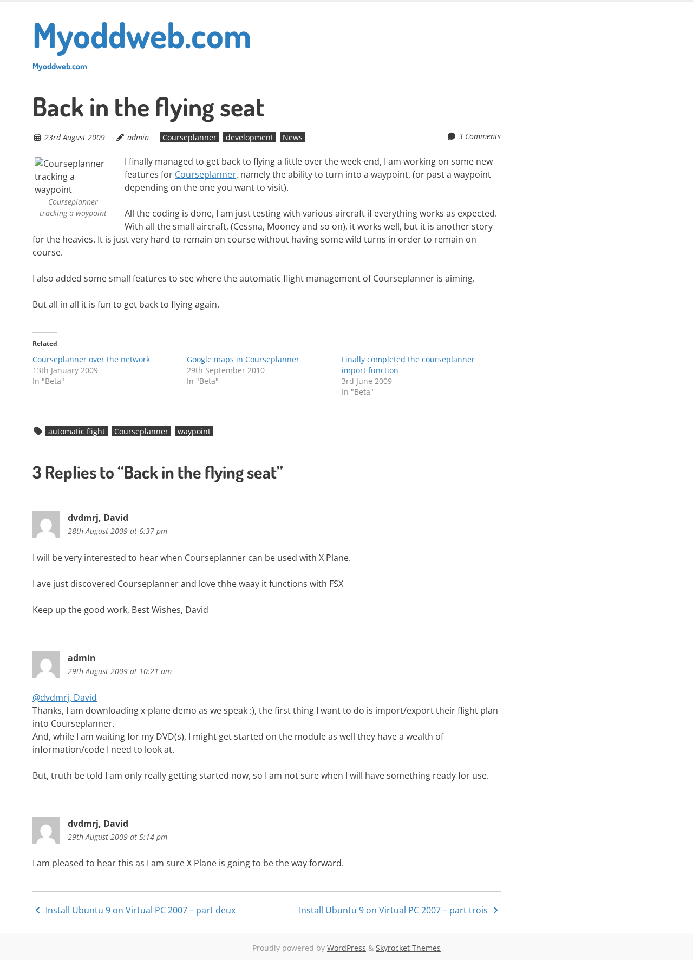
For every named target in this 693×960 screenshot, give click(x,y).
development (249, 137)
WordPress (346, 948)
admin (138, 137)
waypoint (194, 431)
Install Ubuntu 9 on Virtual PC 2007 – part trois (394, 910)
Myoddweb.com (141, 41)
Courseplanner (189, 137)
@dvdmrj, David (64, 697)
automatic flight (76, 431)
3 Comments (480, 136)
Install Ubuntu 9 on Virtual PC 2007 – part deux (139, 910)
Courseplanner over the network (91, 359)
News (293, 137)
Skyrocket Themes (408, 948)
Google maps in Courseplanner (243, 359)
